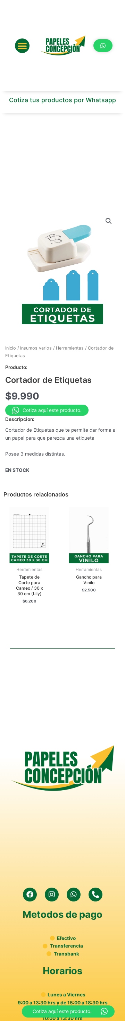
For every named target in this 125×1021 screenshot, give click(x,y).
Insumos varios (36, 348)
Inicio (10, 348)
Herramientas (70, 348)
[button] (22, 45)
